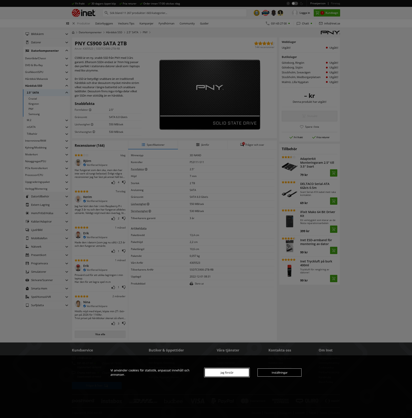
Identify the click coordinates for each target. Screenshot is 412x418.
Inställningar (280, 372)
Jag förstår (227, 372)
